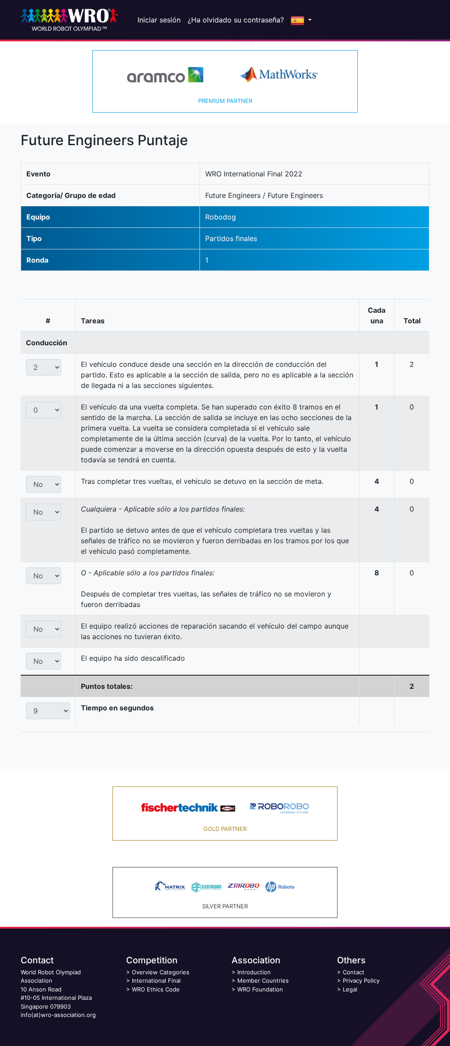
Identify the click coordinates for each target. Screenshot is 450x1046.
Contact (353, 972)
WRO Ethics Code (156, 989)
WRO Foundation (260, 989)
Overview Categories (160, 972)
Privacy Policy (361, 980)
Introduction (254, 972)
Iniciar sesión (159, 19)
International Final (156, 980)
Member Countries (263, 980)
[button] (301, 20)
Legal (350, 989)
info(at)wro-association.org (58, 1014)
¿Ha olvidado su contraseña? (236, 19)
